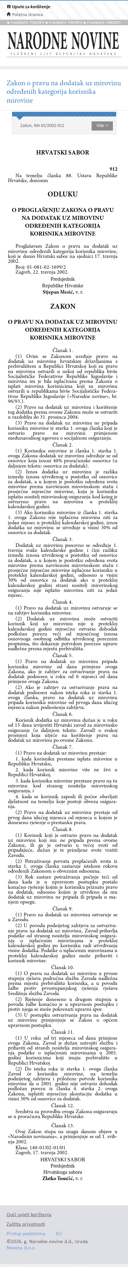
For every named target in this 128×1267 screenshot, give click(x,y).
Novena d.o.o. (21, 1248)
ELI (59, 1234)
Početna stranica (27, 14)
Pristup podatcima (26, 1234)
